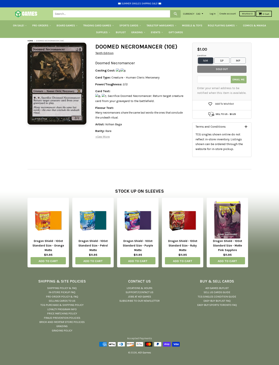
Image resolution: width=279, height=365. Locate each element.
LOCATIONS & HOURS (139, 288)
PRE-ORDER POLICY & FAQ (62, 296)
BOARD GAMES (66, 25)
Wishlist (247, 13)
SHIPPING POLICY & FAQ (62, 288)
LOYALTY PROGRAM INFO (62, 309)
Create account (227, 13)
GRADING (137, 32)
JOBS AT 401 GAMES (139, 296)
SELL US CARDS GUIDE (217, 292)
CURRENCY (188, 13)
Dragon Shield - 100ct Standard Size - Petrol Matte (93, 245)
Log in (213, 13)
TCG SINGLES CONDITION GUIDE (217, 296)
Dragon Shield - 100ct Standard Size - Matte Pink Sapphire (227, 245)
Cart (266, 14)
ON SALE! (18, 25)
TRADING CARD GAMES (97, 25)
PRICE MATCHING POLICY (62, 313)
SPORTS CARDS (128, 25)
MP (238, 60)
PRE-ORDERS (40, 25)
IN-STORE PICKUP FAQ (62, 292)
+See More (102, 136)
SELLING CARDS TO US (62, 300)
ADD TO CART (48, 261)
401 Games (144, 352)
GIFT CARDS (176, 32)
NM (205, 60)
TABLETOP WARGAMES (160, 25)
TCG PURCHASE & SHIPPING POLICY (62, 305)
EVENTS (155, 32)
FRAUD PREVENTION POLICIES (62, 317)
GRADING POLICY (62, 330)
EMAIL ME (238, 79)
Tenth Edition (104, 53)
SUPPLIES (102, 32)
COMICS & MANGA (254, 25)
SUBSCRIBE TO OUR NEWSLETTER (139, 300)
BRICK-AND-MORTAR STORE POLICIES (62, 322)
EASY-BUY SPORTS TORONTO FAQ (217, 305)
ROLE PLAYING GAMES (221, 25)
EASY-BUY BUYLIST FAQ (217, 300)
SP (222, 60)
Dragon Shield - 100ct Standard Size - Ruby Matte (182, 245)
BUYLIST (121, 32)
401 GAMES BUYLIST (217, 288)
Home (30, 41)
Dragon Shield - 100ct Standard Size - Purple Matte (138, 245)
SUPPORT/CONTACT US (139, 292)
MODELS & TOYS (192, 25)
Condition (201, 55)
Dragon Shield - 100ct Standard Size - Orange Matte (48, 245)
